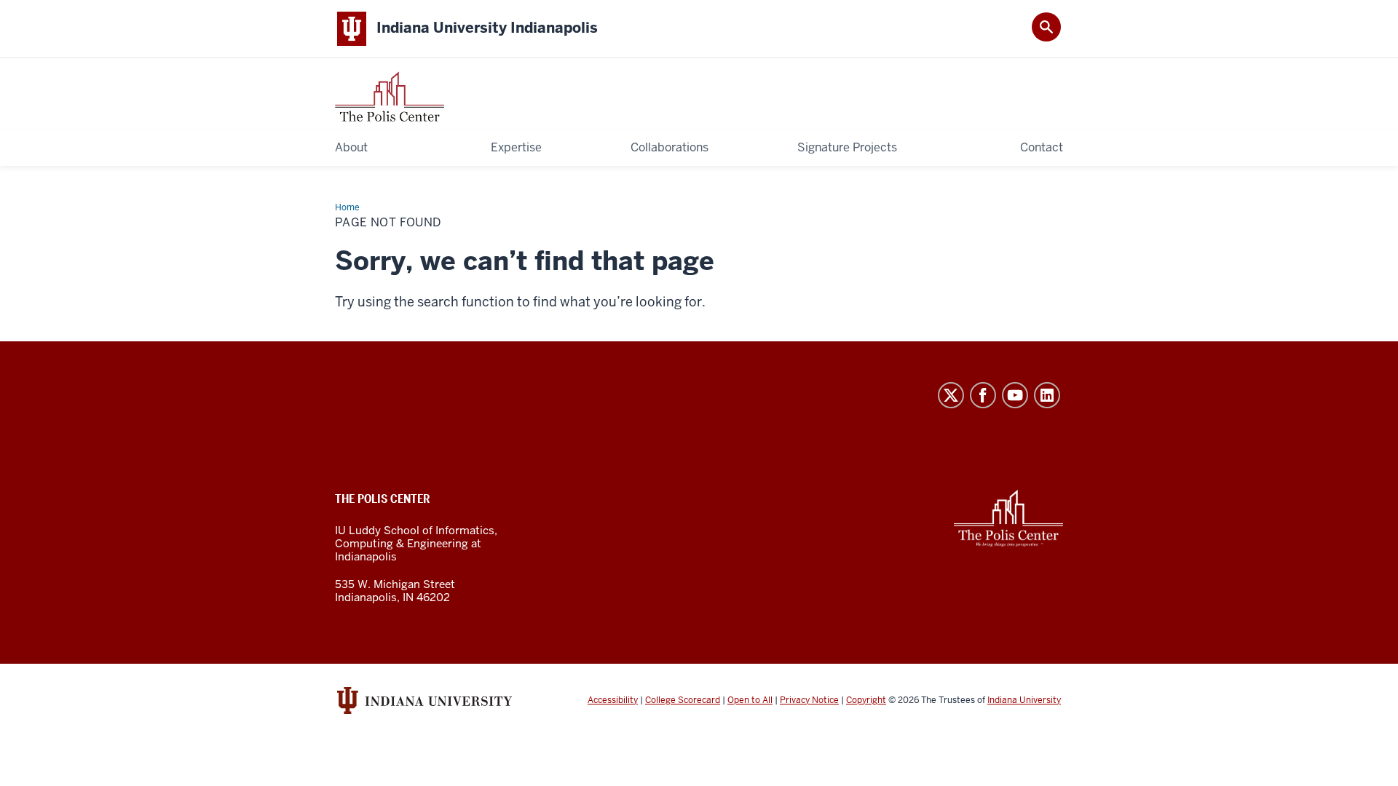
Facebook (983, 395)
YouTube (1015, 395)
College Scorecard (682, 700)
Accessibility (613, 700)
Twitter (951, 395)
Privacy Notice (809, 700)
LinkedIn (1047, 395)
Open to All (750, 700)
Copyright (866, 700)
